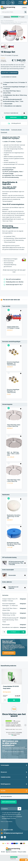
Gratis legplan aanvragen (8, 801)
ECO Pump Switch (7, 692)
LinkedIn (5, 837)
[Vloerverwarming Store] (9, 7)
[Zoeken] (25, 12)
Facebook (2, 837)
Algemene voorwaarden (11, 851)
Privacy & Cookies (22, 851)
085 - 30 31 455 (12, 2)
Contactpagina (5, 765)
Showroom (4, 772)
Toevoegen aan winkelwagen (14, 700)
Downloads (4, 132)
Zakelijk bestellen (5, 777)
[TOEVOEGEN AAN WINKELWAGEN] (11, 700)
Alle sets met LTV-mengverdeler (9, 72)
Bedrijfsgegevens (5, 784)
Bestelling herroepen (6, 796)
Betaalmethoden (12, 843)
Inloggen (3, 790)
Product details (5, 129)
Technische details (16, 129)
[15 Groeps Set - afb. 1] (14, 33)
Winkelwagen (25, 2)
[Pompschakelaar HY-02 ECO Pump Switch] (11, 676)
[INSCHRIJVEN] (19, 808)
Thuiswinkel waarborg (24, 843)
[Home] (3, 2)
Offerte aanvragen (24, 8)
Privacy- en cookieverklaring (6, 821)
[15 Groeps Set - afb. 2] (11, 47)
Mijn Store (8, 2)
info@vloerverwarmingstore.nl (13, 833)
